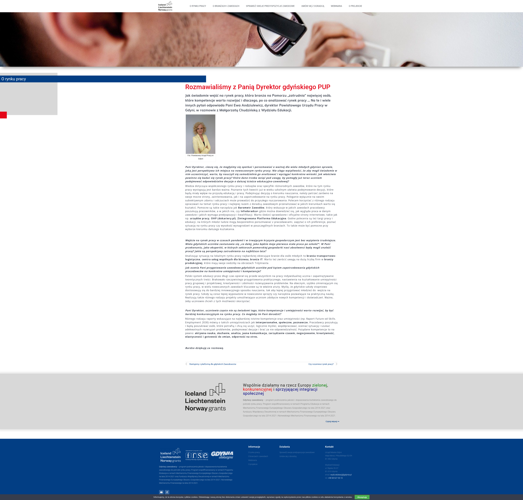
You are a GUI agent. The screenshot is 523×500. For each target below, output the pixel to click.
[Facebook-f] (167, 492)
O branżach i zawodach (226, 6)
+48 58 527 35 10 (335, 478)
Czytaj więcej (331, 421)
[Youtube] (161, 492)
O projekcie (355, 6)
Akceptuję (362, 497)
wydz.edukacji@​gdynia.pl (341, 475)
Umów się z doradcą (312, 6)
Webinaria (336, 6)
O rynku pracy (198, 6)
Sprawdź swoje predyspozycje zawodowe (270, 6)
